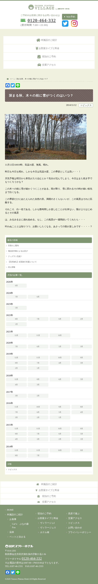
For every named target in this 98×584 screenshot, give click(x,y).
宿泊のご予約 (49, 56)
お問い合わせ (75, 527)
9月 (81, 358)
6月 (16, 286)
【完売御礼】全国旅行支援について (22, 262)
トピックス (86, 105)
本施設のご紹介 (49, 40)
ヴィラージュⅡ (48, 527)
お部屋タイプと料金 (49, 48)
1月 (16, 324)
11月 (38, 335)
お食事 (12, 519)
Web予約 (70, 16)
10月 (60, 335)
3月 (81, 346)
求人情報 (11, 267)
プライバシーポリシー (79, 532)
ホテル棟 (44, 532)
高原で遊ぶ (74, 513)
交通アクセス (49, 65)
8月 (16, 319)
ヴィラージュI (47, 523)
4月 (60, 363)
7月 (16, 297)
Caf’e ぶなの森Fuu (20, 526)
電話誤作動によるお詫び (18, 251)
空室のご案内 (13, 245)
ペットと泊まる (17, 536)
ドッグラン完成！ (15, 256)
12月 (16, 335)
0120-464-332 (42, 20)
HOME (10, 510)
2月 (81, 319)
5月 (16, 308)
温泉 (11, 532)
